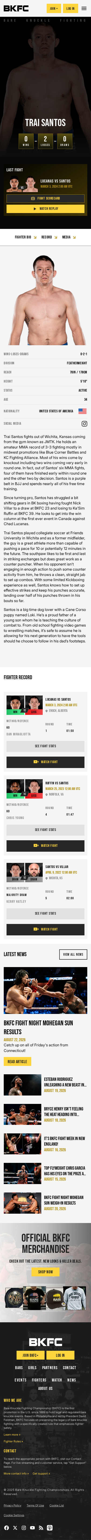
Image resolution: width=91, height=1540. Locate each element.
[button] (84, 8)
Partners (50, 1367)
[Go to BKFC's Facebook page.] (7, 1528)
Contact (70, 1367)
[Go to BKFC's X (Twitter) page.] (15, 1528)
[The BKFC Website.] (45, 1342)
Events (21, 1380)
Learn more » (12, 1434)
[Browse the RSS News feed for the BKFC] (41, 1528)
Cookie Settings (14, 1515)
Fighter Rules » (13, 1441)
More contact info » (16, 1473)
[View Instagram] (84, 424)
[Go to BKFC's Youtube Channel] (32, 1528)
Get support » (41, 1473)
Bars (19, 1367)
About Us (45, 1388)
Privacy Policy (12, 1505)
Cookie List (56, 1505)
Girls (32, 1367)
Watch (57, 1380)
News (71, 1380)
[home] (16, 8)
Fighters (39, 1380)
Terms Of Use (35, 1505)
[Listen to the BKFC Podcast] (50, 1528)
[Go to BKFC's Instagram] (24, 1528)
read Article (17, 1061)
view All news (73, 954)
